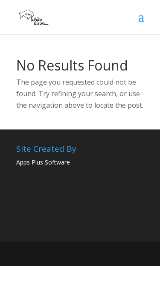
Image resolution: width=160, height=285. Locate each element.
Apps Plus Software (43, 162)
